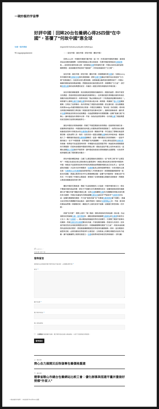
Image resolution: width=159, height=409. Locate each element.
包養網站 (106, 216)
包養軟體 (82, 137)
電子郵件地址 (39, 312)
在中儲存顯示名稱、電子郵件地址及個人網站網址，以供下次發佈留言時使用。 (63, 334)
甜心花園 (117, 101)
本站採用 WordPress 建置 (30, 399)
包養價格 (84, 131)
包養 (92, 65)
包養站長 (119, 141)
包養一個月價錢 (78, 216)
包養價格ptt (106, 201)
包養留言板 (74, 77)
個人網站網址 (38, 323)
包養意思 (115, 195)
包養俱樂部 (107, 198)
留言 (36, 269)
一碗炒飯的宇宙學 (27, 16)
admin (39, 249)
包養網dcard (70, 171)
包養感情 (118, 62)
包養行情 (98, 77)
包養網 (90, 168)
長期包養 (65, 86)
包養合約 (73, 222)
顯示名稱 (38, 302)
